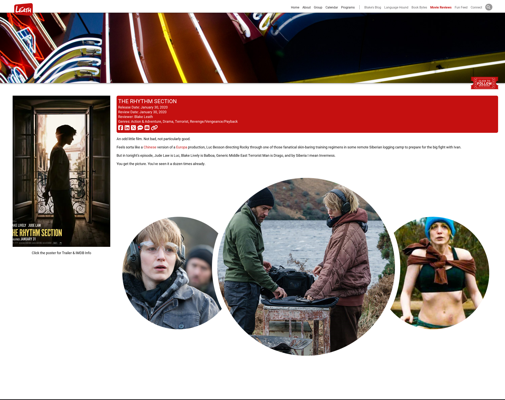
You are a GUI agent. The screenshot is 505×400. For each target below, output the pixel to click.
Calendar (331, 7)
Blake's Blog (372, 7)
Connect (476, 7)
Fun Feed (461, 7)
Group (318, 7)
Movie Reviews (441, 7)
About (306, 7)
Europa (181, 147)
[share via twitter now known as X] (133, 127)
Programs (348, 7)
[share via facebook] (120, 127)
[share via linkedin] (127, 127)
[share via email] (147, 127)
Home (295, 7)
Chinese (150, 147)
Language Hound (396, 7)
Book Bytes (419, 7)
